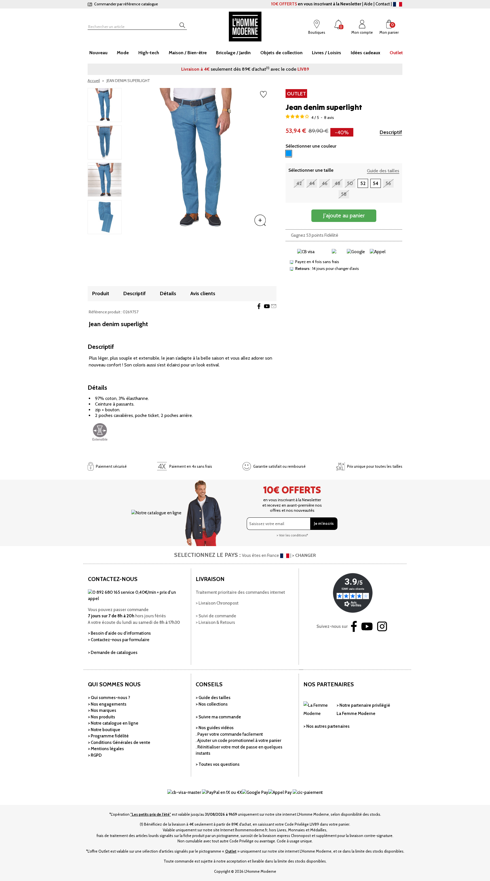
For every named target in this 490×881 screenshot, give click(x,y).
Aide (368, 4)
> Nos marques (102, 710)
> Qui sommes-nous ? (109, 697)
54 (375, 183)
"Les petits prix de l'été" (150, 814)
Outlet (230, 851)
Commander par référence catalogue (125, 4)
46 (325, 183)
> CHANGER (304, 555)
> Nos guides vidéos (215, 727)
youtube (267, 306)
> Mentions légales (106, 748)
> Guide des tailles (213, 697)
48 (337, 183)
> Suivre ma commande (218, 717)
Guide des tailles (383, 170)
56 (388, 183)
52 (363, 183)
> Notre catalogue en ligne (113, 723)
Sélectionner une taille (310, 170)
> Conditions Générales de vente (119, 742)
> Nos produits (101, 717)
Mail (273, 306)
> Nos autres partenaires (326, 726)
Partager (259, 306)
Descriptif (391, 132)
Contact (382, 4)
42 (299, 183)
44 (312, 183)
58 (344, 194)
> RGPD (95, 755)
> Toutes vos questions (218, 764)
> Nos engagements (107, 704)
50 (350, 183)
